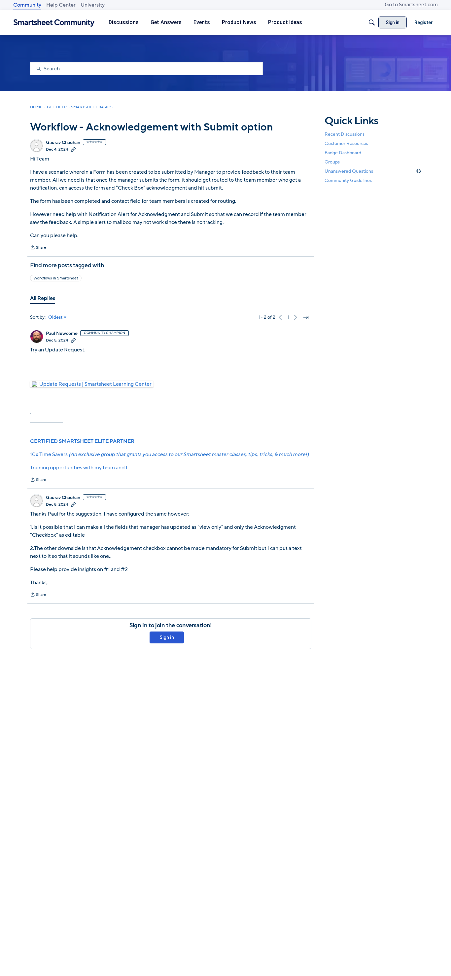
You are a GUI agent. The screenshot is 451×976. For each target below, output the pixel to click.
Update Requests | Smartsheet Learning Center (95, 384)
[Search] (372, 22)
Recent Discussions (344, 134)
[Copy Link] (73, 149)
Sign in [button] (167, 637)
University (93, 5)
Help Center (61, 5)
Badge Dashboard (343, 152)
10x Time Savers (169, 454)
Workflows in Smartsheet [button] (55, 278)
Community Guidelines (348, 180)
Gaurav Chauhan (63, 143)
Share (38, 248)
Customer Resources (346, 143)
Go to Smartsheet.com (411, 4)
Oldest (55, 317)
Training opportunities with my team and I (78, 467)
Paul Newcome (62, 334)
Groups (332, 162)
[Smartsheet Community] (54, 22)
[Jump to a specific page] (306, 317)
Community (27, 5)
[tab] (42, 298)
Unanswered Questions (373, 171)
